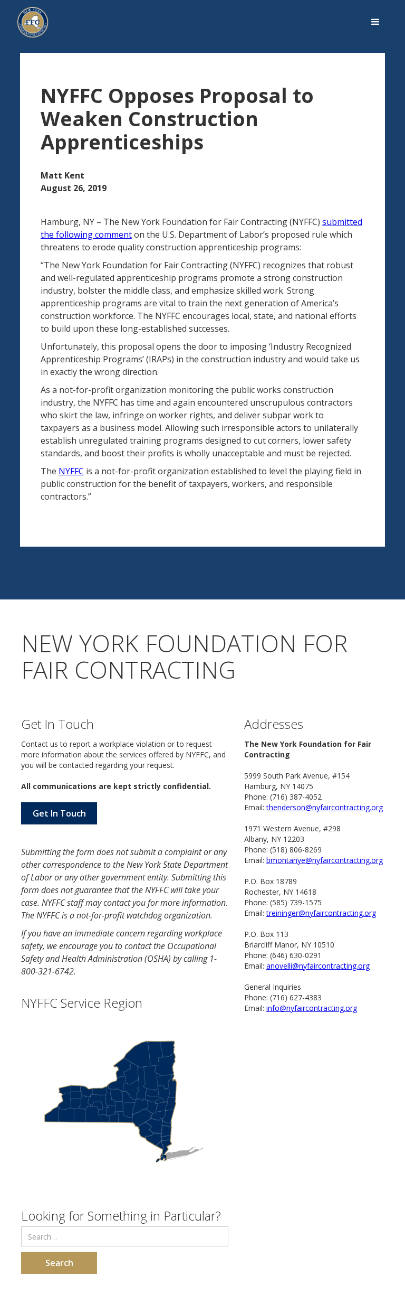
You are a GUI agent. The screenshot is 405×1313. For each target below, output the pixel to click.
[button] (375, 22)
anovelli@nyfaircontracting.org (318, 966)
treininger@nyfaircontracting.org (321, 913)
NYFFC (71, 471)
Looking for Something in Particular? (121, 1215)
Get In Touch (59, 813)
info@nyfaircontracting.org (311, 1008)
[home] (33, 22)
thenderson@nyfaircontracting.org (324, 807)
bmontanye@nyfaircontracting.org (324, 860)
